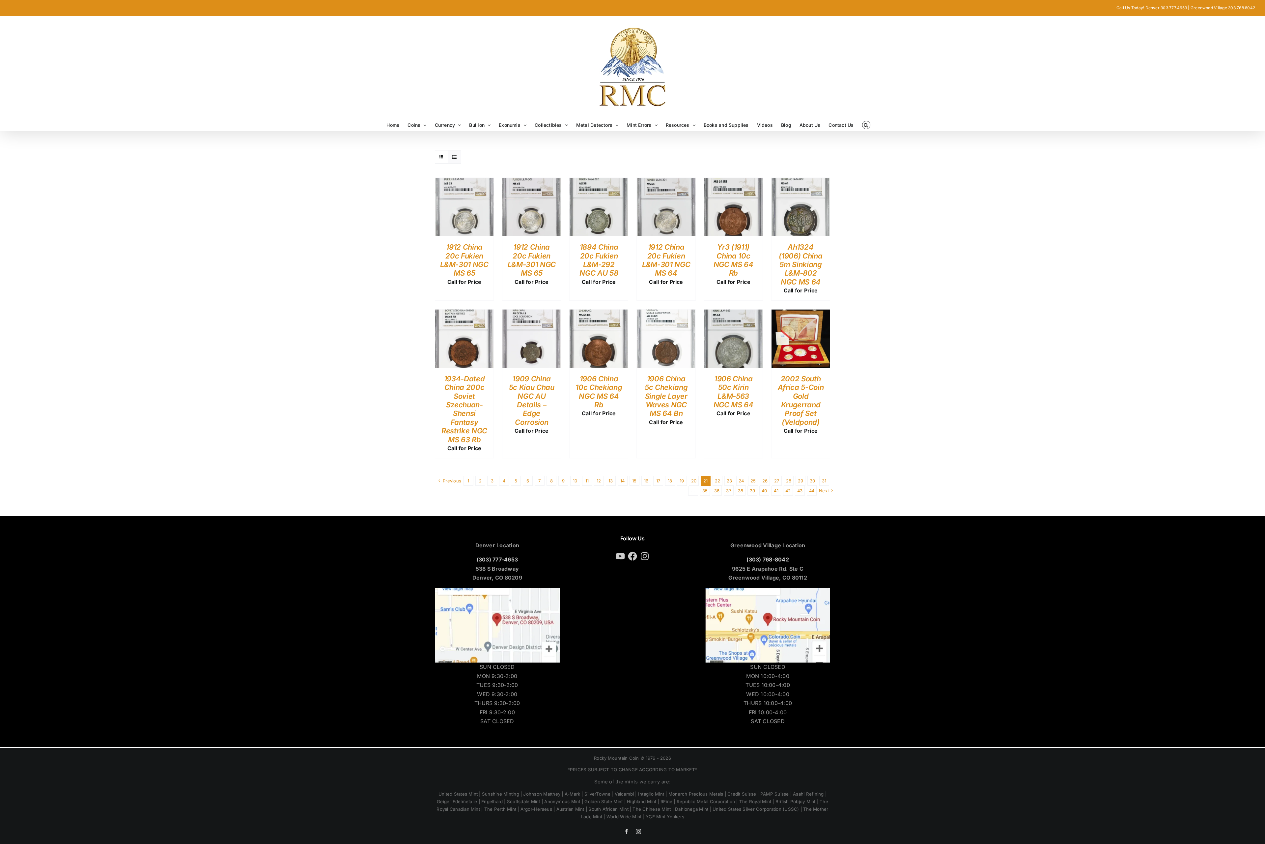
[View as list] (454, 156)
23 (729, 480)
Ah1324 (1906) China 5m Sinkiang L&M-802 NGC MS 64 (800, 264)
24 (741, 480)
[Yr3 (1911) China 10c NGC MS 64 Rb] (733, 182)
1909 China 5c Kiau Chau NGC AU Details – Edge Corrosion (531, 400)
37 (728, 490)
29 (800, 480)
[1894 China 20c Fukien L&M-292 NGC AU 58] (599, 182)
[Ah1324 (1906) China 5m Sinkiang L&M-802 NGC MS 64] (801, 182)
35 (705, 490)
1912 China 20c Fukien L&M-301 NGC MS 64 (666, 260)
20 (693, 480)
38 (740, 490)
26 (765, 480)
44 (811, 490)
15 (634, 480)
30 (812, 480)
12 (599, 480)
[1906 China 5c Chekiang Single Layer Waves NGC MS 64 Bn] (666, 314)
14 (622, 480)
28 (788, 480)
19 (682, 480)
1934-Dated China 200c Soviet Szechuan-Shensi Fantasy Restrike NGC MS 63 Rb (464, 409)
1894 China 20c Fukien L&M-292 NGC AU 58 (598, 260)
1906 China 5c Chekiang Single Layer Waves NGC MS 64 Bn (666, 396)
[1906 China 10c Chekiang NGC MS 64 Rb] (599, 314)
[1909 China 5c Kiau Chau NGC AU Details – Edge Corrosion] (531, 314)
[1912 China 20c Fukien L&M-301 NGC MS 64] (666, 182)
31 (824, 480)
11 (587, 480)
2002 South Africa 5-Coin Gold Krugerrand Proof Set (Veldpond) (801, 400)
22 (717, 480)
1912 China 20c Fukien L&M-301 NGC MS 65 (464, 260)
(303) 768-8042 (767, 559)
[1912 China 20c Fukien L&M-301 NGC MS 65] (464, 182)
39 (752, 490)
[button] (866, 125)
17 (658, 480)
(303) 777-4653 (497, 559)
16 (646, 480)
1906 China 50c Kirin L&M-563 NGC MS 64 (733, 391)
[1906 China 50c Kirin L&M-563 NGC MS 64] (733, 314)
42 (788, 490)
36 (716, 490)
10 (575, 480)
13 (610, 480)
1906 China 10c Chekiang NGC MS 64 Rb (599, 391)
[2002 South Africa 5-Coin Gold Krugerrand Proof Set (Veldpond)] (801, 314)
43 (799, 490)
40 (764, 490)
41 (776, 490)
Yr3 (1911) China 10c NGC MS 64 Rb (733, 260)
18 (670, 480)
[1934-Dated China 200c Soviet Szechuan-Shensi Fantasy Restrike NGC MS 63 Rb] (464, 314)
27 (776, 480)
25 (753, 480)
